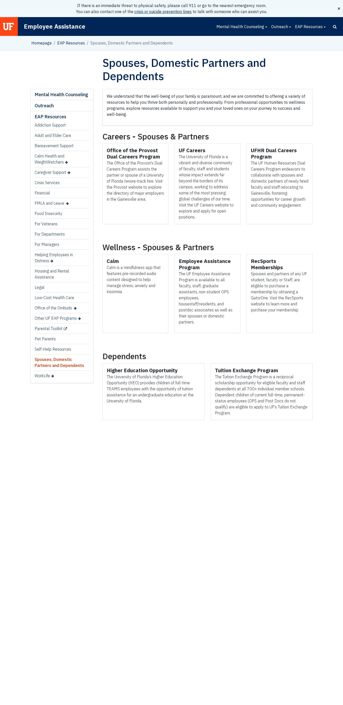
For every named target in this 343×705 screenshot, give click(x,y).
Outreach (279, 26)
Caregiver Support (50, 172)
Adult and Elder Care (53, 135)
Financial (42, 192)
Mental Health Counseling (240, 26)
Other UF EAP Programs (56, 318)
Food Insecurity (48, 213)
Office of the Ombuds (53, 307)
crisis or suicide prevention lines (163, 11)
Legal (39, 287)
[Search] (335, 26)
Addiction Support (50, 125)
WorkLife (42, 375)
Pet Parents (45, 338)
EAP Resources (309, 26)
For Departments (50, 234)
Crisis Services (47, 182)
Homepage (41, 42)
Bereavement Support (54, 145)
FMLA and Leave (49, 203)
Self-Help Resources (53, 349)
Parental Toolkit (49, 328)
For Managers (47, 244)
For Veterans (46, 223)
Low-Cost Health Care (54, 297)
